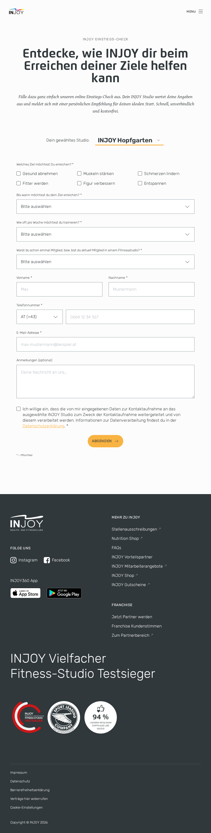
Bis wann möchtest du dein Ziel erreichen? (49, 195)
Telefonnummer (29, 305)
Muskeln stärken (98, 173)
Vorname (24, 278)
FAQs (116, 547)
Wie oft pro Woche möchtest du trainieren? (49, 222)
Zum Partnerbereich (130, 635)
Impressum (18, 772)
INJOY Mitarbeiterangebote (137, 566)
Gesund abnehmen (40, 173)
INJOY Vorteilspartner (132, 556)
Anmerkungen (34, 360)
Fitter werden (35, 183)
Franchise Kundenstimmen (137, 626)
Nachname (118, 278)
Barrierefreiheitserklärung (30, 790)
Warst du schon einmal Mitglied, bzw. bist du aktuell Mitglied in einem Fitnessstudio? (79, 250)
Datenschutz (20, 781)
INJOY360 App (24, 580)
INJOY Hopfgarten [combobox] (125, 140)
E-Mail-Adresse (29, 333)
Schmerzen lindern (161, 173)
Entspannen (155, 183)
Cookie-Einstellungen (26, 807)
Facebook (61, 560)
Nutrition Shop (125, 538)
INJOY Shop (123, 575)
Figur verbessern (99, 183)
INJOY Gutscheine (129, 584)
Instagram (28, 560)
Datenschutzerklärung (43, 425)
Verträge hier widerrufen (29, 799)
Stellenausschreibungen (134, 529)
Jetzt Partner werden (132, 616)
